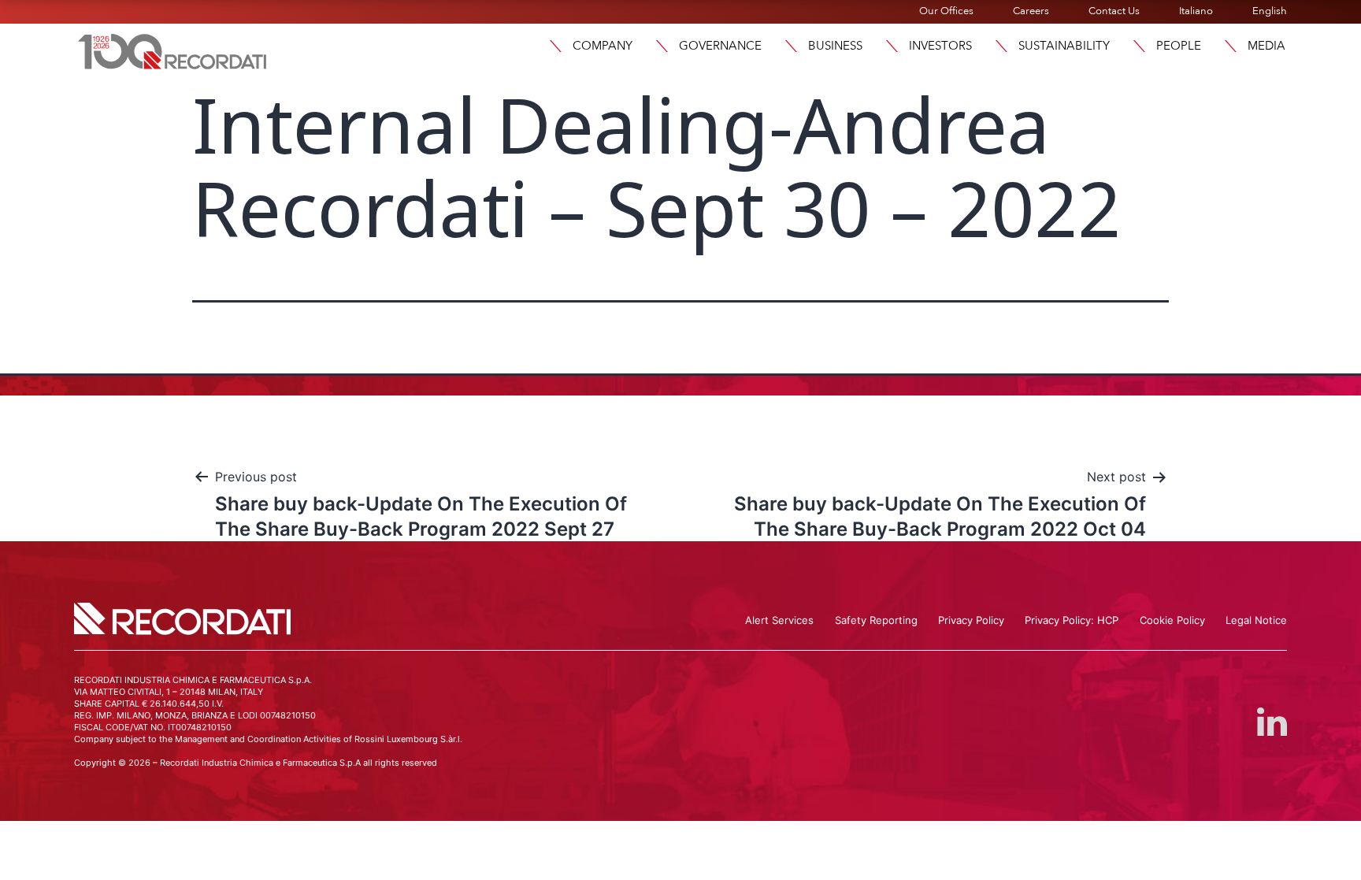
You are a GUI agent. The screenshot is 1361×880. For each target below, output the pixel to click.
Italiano (1196, 11)
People (1178, 46)
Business (835, 46)
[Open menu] (555, 46)
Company (602, 46)
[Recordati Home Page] (172, 50)
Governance (720, 46)
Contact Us (1114, 11)
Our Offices (946, 11)
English (1269, 11)
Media (1266, 46)
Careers (1031, 11)
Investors (940, 46)
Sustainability (1064, 46)
